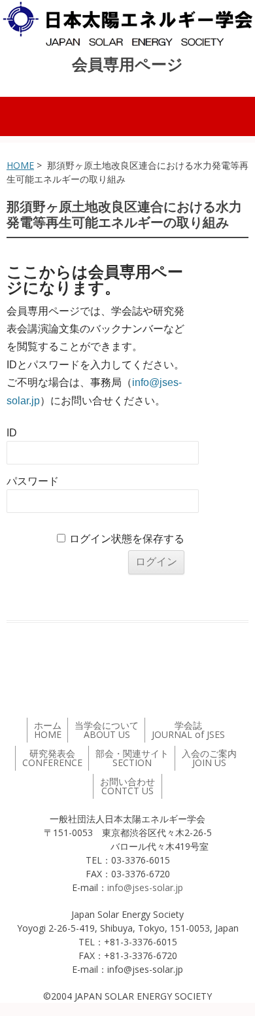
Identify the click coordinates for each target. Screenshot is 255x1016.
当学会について (107, 730)
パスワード (33, 481)
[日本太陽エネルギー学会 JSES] (127, 24)
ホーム (47, 730)
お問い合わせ (127, 786)
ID (12, 432)
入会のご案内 (209, 758)
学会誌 (188, 730)
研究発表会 (52, 758)
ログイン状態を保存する (126, 538)
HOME (20, 165)
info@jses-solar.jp (145, 887)
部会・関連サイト (132, 758)
